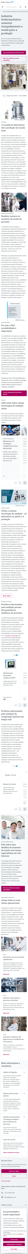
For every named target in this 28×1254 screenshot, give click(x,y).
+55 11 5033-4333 (9, 1193)
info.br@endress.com (10, 1197)
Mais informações (5, 1181)
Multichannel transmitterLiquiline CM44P (9, 675)
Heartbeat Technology (11, 635)
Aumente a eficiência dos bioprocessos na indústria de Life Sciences (13, 1039)
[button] (13, 52)
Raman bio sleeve (9, 784)
